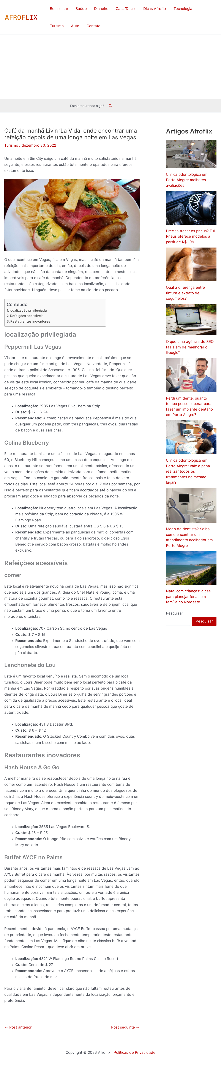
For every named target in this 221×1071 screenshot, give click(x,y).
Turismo (57, 26)
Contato (93, 26)
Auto (75, 26)
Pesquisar (174, 613)
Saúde (81, 8)
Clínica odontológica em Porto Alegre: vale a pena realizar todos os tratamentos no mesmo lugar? (188, 471)
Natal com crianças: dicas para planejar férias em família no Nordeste (188, 596)
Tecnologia (183, 8)
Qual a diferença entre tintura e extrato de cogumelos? (185, 293)
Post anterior (18, 1027)
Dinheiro (101, 8)
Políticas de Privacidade (134, 1052)
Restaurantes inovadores (30, 321)
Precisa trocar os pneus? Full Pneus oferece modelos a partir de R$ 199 (191, 236)
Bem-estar (59, 8)
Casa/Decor (126, 8)
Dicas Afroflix (154, 8)
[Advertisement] (110, 67)
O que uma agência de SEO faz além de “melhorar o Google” (190, 347)
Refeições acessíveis (26, 316)
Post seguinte (125, 1027)
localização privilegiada (28, 310)
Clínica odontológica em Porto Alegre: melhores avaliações (186, 180)
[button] (110, 105)
